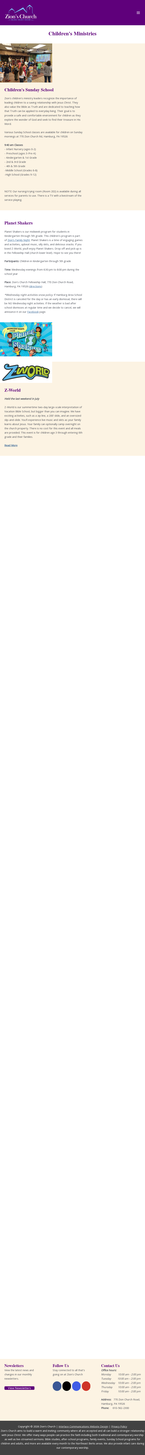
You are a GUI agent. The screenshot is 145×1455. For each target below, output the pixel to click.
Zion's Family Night (19, 240)
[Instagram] (76, 1386)
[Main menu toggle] (138, 13)
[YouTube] (86, 1386)
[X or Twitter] (66, 1386)
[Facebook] (57, 1386)
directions (35, 286)
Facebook (33, 311)
